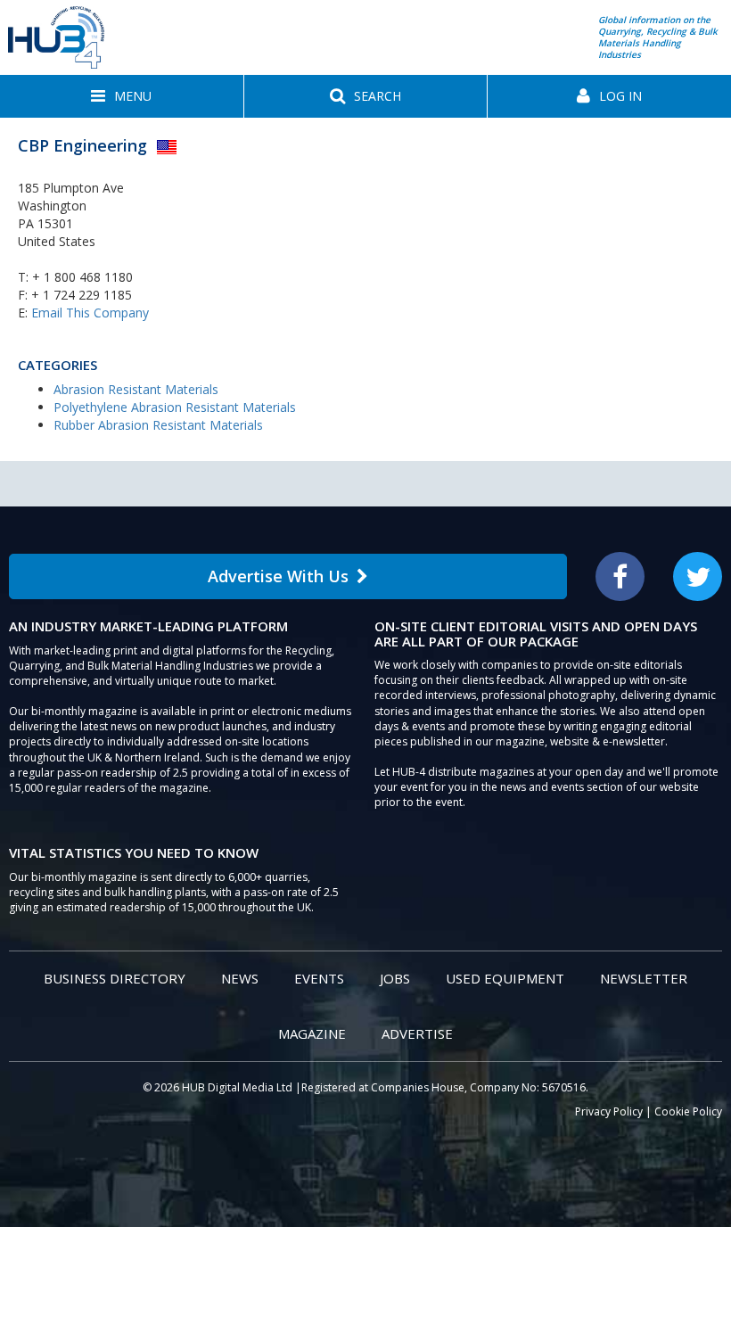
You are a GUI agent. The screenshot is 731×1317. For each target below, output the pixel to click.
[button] (121, 96)
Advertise (417, 1033)
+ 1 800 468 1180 (82, 276)
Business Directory (114, 978)
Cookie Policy (688, 1111)
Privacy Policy (609, 1111)
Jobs (395, 978)
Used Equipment (505, 978)
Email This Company (90, 312)
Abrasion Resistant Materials (135, 389)
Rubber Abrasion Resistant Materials (158, 424)
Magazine (312, 1033)
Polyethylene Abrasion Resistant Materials (174, 407)
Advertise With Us (278, 576)
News (240, 978)
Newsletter (643, 978)
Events (319, 978)
